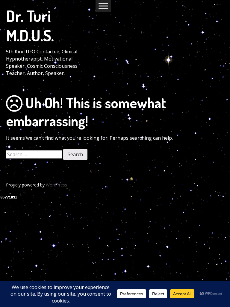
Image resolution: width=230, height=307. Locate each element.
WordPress (56, 185)
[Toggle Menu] (103, 6)
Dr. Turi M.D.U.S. (30, 25)
